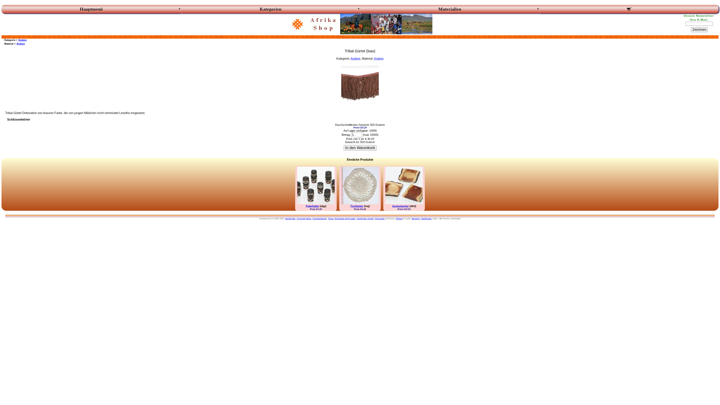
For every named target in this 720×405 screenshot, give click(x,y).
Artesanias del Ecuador (345, 219)
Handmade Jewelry (365, 219)
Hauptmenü (91, 9)
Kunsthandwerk (320, 219)
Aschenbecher (400, 206)
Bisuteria (416, 219)
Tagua (331, 219)
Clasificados (426, 219)
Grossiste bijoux (304, 219)
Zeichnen (699, 30)
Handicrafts (290, 219)
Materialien (449, 9)
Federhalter (312, 206)
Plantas (399, 219)
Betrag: (346, 134)
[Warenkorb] (629, 9)
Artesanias (380, 219)
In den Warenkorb (360, 148)
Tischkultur (356, 206)
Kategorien (270, 9)
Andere (22, 40)
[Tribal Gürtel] (360, 101)
